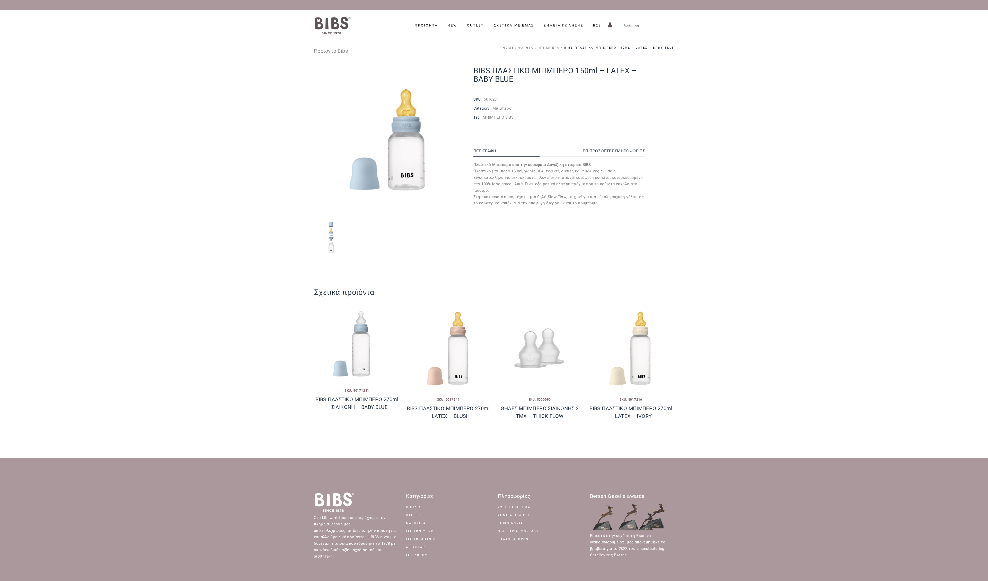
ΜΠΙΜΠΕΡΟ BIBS (498, 117)
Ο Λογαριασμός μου (518, 531)
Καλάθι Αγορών (513, 539)
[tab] (506, 151)
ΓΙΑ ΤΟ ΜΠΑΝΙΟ (421, 539)
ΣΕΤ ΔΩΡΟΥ (417, 555)
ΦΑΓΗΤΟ (414, 515)
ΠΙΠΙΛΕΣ (413, 507)
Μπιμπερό (501, 108)
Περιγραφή (484, 151)
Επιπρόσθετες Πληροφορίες (614, 151)
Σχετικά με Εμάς (515, 507)
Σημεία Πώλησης (515, 515)
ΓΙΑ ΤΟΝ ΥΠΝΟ (420, 531)
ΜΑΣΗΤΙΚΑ (416, 523)
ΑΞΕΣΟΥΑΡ (415, 547)
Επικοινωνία (510, 523)
